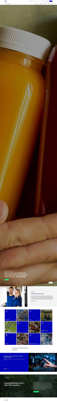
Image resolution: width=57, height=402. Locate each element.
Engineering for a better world (9, 271)
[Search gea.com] (29, 1)
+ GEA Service (14, 349)
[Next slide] (52, 283)
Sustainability (7, 377)
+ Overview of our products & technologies (20, 347)
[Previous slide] (50, 283)
